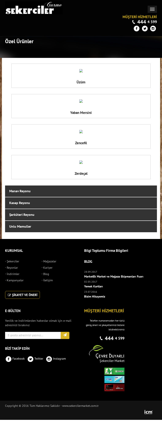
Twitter (38, 358)
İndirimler (13, 274)
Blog (46, 274)
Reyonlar (12, 268)
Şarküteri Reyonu (21, 215)
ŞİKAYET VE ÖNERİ (24, 295)
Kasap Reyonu (19, 203)
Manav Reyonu (20, 191)
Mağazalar (49, 261)
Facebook (18, 358)
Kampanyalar (15, 280)
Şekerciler (13, 261)
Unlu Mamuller (20, 226)
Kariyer (48, 268)
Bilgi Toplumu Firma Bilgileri (106, 251)
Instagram (59, 358)
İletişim (48, 280)
